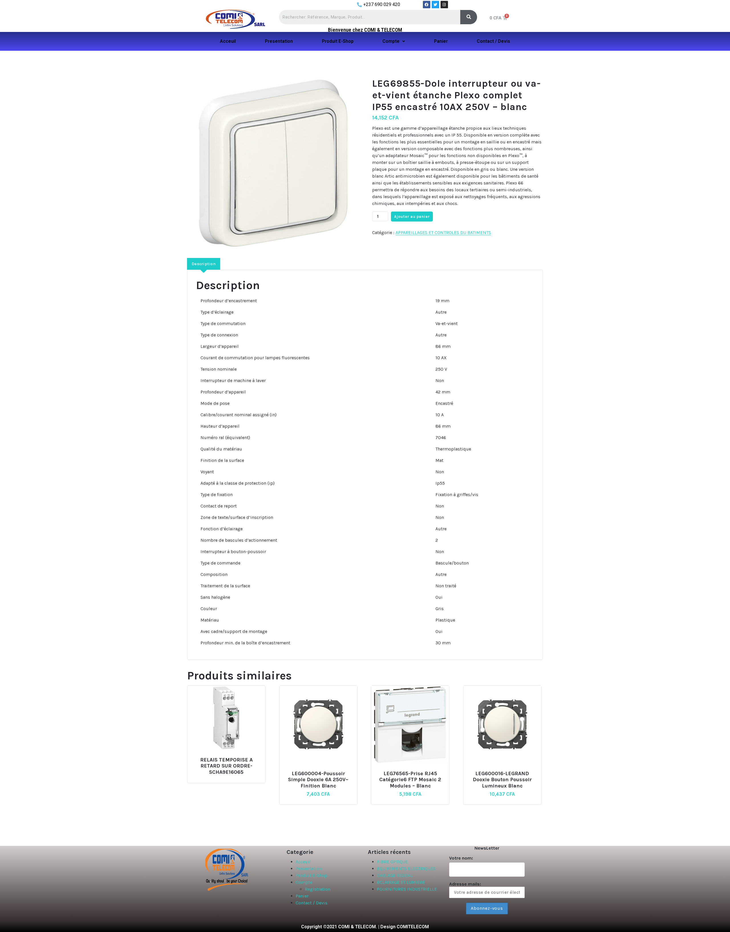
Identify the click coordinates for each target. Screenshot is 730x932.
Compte (391, 41)
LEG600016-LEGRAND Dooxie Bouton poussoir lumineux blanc (502, 780)
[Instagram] (444, 4)
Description (204, 263)
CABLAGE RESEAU (395, 875)
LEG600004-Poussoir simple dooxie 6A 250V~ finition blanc (318, 780)
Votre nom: (461, 858)
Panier (441, 41)
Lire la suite (225, 757)
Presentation (279, 41)
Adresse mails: (465, 884)
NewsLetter (486, 848)
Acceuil (228, 41)
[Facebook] (426, 4)
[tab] (203, 264)
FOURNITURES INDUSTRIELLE (407, 889)
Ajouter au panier (412, 216)
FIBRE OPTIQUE (392, 861)
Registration (317, 889)
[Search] (468, 17)
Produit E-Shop (338, 41)
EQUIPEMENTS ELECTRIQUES (406, 868)
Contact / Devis (493, 41)
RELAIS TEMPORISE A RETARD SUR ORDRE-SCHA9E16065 (226, 766)
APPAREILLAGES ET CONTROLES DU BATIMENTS (443, 232)
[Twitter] (435, 4)
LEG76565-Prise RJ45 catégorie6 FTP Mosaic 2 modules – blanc (410, 780)
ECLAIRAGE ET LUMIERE (401, 882)
